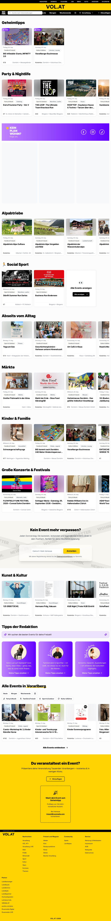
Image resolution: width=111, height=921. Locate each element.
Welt (24, 850)
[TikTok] (102, 132)
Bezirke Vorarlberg (49, 856)
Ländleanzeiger (7, 881)
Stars (24, 865)
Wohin (45, 853)
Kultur (25, 862)
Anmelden (71, 551)
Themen (25, 871)
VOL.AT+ (26, 843)
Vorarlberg (86, 13)
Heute (43, 13)
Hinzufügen (57, 779)
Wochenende (65, 13)
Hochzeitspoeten (7, 897)
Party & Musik (11, 699)
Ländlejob (5, 891)
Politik (25, 853)
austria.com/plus (7, 906)
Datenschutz (89, 853)
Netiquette (88, 850)
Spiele (66, 840)
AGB (86, 846)
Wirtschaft (26, 856)
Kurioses (26, 868)
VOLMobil (64, 1)
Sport (24, 859)
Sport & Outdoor (48, 699)
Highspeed (43, 1)
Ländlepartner (6, 894)
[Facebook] (84, 132)
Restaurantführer (49, 846)
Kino (44, 843)
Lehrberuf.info (6, 900)
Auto (86, 1)
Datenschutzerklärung (65, 556)
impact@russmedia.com (55, 814)
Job (72, 1)
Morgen (52, 13)
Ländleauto (5, 885)
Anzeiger (95, 1)
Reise (45, 850)
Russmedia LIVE (7, 912)
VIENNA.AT (6, 903)
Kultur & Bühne (66, 699)
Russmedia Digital (8, 909)
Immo (79, 1)
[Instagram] (93, 132)
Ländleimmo (6, 888)
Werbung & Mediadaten (93, 840)
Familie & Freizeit (29, 699)
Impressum (89, 843)
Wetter (45, 840)
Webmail (54, 1)
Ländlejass (68, 843)
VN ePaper (105, 1)
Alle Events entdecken (54, 747)
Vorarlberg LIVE (28, 846)
